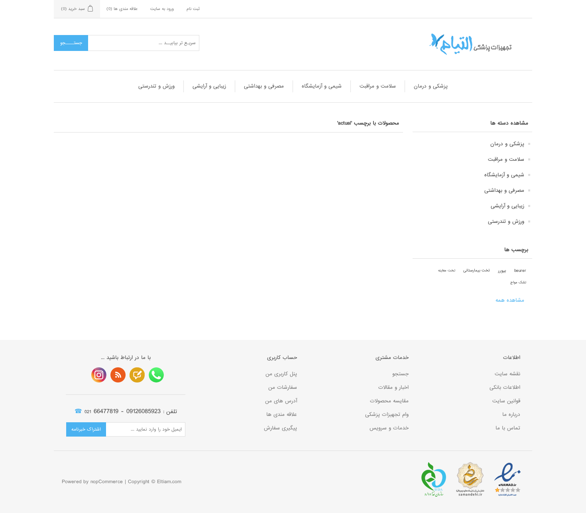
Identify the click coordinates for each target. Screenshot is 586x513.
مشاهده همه (510, 300)
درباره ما (511, 414)
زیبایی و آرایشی (209, 86)
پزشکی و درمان (431, 86)
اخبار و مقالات (393, 387)
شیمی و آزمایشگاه (322, 86)
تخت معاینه (446, 270)
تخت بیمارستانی (476, 270)
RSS (118, 374)
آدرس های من (281, 401)
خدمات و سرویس (389, 428)
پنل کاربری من (281, 374)
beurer (520, 270)
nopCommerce (106, 482)
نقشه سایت (507, 374)
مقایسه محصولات (389, 401)
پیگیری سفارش (280, 428)
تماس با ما (508, 428)
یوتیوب (98, 374)
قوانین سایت (506, 401)
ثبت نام (193, 9)
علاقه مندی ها (281, 414)
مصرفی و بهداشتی (264, 86)
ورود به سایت (162, 9)
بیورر (502, 270)
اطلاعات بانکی (505, 387)
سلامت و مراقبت (378, 86)
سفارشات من (282, 387)
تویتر (137, 374)
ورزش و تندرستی (156, 86)
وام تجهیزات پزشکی (387, 414)
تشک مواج (518, 282)
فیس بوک (156, 374)
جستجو (400, 374)
